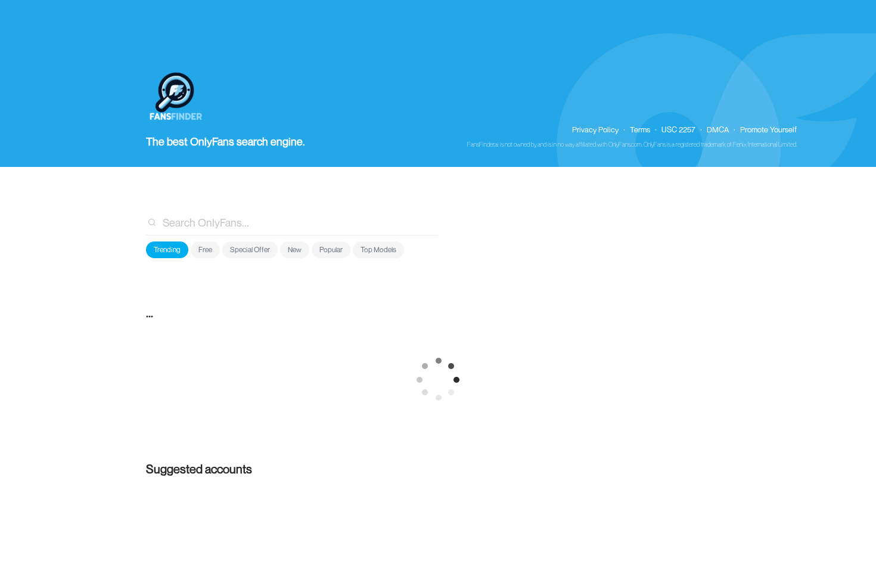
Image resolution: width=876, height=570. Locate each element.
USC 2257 (678, 129)
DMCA (718, 129)
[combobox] (292, 222)
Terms (640, 129)
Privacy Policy (595, 129)
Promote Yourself (768, 129)
